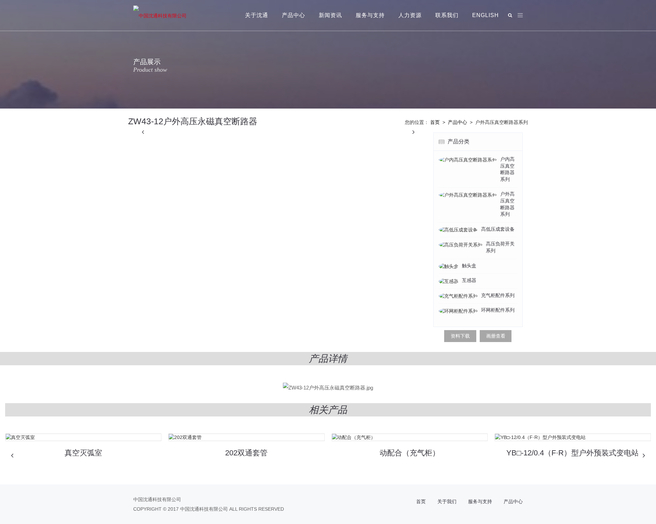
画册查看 (495, 336)
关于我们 (446, 501)
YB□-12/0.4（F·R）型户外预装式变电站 (572, 453)
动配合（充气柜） (410, 453)
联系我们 (447, 15)
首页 (435, 122)
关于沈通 (256, 15)
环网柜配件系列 (498, 310)
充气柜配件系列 (498, 295)
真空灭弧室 (83, 453)
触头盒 (469, 265)
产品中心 (293, 15)
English (485, 15)
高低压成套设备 (498, 229)
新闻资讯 (330, 15)
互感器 (469, 280)
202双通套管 (246, 453)
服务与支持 (370, 15)
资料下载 (460, 336)
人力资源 (410, 15)
